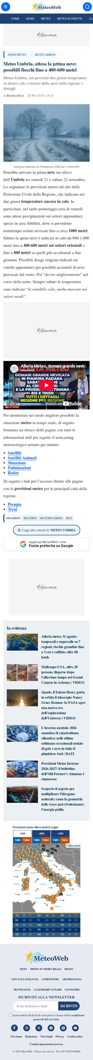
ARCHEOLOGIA (72, 979)
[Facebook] (14, 1028)
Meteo (46, 18)
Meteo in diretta (69, 18)
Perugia (14, 504)
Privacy (60, 1036)
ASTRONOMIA (50, 979)
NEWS (23, 969)
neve (69, 518)
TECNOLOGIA (22, 989)
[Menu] (5, 6)
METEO (68, 969)
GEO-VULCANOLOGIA (25, 979)
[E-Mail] (75, 1028)
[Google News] (63, 1028)
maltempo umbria (51, 518)
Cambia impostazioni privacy (46, 1044)
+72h (60, 833)
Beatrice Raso (15, 95)
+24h (22, 833)
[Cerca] (87, 6)
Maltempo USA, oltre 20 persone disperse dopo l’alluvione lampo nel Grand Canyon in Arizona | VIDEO (62, 674)
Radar (13, 473)
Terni (12, 509)
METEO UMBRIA (45, 54)
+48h (41, 833)
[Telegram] (51, 1028)
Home (15, 18)
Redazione (31, 1036)
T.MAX (26, 840)
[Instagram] (26, 1028)
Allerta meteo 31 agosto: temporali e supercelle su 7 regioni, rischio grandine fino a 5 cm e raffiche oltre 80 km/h (62, 647)
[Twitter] (38, 1028)
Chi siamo (16, 1036)
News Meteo (17, 54)
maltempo (30, 518)
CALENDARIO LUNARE (48, 989)
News (30, 18)
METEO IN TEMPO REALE (45, 969)
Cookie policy (75, 1036)
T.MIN (18, 840)
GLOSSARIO (72, 989)
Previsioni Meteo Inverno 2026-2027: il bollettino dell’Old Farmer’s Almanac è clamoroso (62, 771)
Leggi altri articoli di (49, 530)
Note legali (46, 1036)
